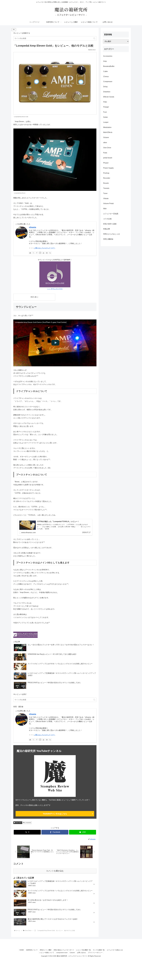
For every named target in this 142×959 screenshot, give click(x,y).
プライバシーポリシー (95, 952)
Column (72, 952)
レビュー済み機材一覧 (83, 950)
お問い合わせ (81, 952)
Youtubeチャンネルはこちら (55, 814)
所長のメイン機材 (45, 950)
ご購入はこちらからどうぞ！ (44, 248)
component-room (62, 952)
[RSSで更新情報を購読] (50, 252)
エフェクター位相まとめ (115, 950)
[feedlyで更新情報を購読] (46, 252)
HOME (21, 950)
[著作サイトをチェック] (30, 252)
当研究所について (32, 950)
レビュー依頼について (47, 952)
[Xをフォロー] (33, 252)
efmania (32, 227)
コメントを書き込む (55, 871)
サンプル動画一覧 (99, 950)
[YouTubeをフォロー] (43, 252)
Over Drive (19, 822)
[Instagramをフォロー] (40, 252)
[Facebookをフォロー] (36, 252)
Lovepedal (28, 822)
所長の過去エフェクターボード (64, 950)
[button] (94, 38)
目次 (32, 297)
